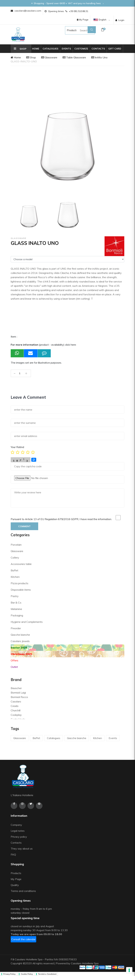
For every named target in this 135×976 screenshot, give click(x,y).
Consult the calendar (23, 939)
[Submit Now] (31, 353)
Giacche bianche (20, 634)
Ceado (14, 706)
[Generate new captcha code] (33, 460)
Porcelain (16, 544)
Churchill (15, 710)
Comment (24, 526)
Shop (32, 57)
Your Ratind (17, 447)
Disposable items (21, 589)
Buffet (14, 570)
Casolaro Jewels (20, 641)
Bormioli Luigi (18, 692)
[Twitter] (30, 805)
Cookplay (16, 714)
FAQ (13, 854)
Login (121, 20)
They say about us (22, 848)
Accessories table (21, 564)
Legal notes (18, 830)
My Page (83, 19)
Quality (15, 885)
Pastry (15, 596)
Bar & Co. (16, 602)
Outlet (14, 666)
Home (35, 48)
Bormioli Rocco (19, 697)
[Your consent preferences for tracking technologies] (129, 970)
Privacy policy (19, 836)
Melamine (16, 609)
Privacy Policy (9, 974)
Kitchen (15, 576)
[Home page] (18, 34)
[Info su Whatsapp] (17, 353)
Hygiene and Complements (27, 621)
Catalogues (50, 48)
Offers (14, 660)
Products (69, 30)
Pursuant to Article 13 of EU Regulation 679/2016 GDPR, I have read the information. (61, 519)
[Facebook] (14, 805)
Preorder (16, 628)
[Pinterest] (39, 805)
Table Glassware (76, 57)
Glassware (50, 57)
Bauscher (16, 688)
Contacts (98, 48)
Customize (81, 48)
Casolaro (16, 701)
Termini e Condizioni (47, 974)
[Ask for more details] (44, 353)
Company (16, 824)
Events (66, 48)
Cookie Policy (27, 974)
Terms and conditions (23, 891)
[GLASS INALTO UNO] (29, 213)
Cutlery (15, 557)
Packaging (17, 615)
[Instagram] (22, 805)
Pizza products (19, 583)
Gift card (114, 48)
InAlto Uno (101, 57)
